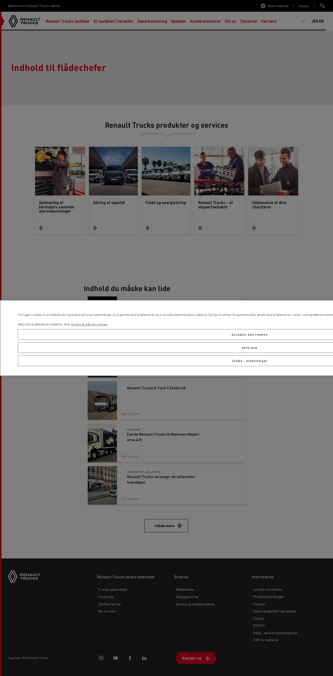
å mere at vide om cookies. (89, 324)
